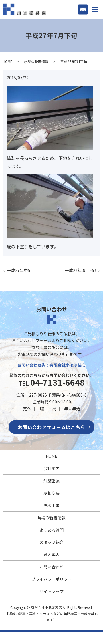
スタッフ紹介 (51, 542)
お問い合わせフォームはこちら (51, 427)
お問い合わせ (51, 567)
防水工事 (51, 505)
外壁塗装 (51, 481)
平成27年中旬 (19, 270)
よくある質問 (51, 530)
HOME (7, 61)
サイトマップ (51, 591)
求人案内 (51, 554)
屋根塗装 (51, 493)
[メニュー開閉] (95, 9)
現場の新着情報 (36, 61)
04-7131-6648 (57, 382)
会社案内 (51, 468)
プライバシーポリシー (51, 579)
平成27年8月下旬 (80, 270)
